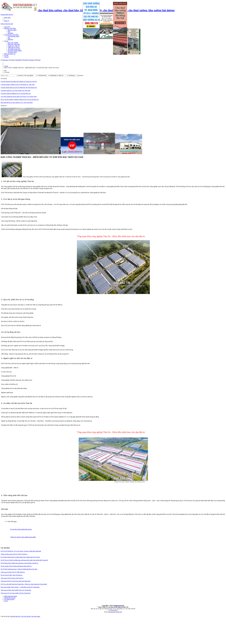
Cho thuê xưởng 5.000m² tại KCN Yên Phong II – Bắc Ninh (18, 84)
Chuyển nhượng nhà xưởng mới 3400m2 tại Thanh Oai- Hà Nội (19, 81)
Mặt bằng (10, 33)
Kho (9, 31)
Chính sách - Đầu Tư (14, 46)
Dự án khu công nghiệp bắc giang (21, 529)
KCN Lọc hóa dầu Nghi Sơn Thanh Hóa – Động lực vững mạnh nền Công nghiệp (24, 584)
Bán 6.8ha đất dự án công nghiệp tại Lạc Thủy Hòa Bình (17, 102)
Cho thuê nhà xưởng (13, 36)
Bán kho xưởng (12, 30)
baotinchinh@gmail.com (115, 612)
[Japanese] (31, 60)
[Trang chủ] (4, 63)
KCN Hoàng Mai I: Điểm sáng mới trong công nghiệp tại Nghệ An (19, 563)
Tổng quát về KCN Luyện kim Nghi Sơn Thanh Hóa (15, 581)
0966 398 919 (7, 14)
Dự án (6, 601)
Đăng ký (6, 21)
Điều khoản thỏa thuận (10, 596)
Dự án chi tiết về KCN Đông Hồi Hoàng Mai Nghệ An (16, 566)
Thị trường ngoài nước (14, 49)
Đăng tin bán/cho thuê (7, 24)
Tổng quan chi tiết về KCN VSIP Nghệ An (13, 572)
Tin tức (6, 41)
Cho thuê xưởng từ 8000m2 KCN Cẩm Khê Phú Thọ (16, 93)
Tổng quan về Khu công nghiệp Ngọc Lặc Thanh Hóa (16, 590)
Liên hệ (6, 57)
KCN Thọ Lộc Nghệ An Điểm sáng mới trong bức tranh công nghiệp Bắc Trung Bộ (24, 560)
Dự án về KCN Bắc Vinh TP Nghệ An (11, 575)
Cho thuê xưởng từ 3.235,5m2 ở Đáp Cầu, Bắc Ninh (15, 90)
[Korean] (37, 60)
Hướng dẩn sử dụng (9, 597)
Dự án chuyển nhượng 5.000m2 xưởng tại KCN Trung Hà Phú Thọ (20, 99)
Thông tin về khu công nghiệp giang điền (23, 537)
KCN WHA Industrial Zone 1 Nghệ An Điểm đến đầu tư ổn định (19, 569)
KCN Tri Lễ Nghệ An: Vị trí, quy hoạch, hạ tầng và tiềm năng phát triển (21, 551)
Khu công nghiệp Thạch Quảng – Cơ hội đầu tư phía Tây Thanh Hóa (20, 587)
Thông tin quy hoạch (13, 47)
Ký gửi (6, 55)
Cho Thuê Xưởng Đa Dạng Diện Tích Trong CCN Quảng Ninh (19, 96)
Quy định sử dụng (9, 599)
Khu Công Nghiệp (13, 42)
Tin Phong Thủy (12, 52)
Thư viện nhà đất (26, 616)
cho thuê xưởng (35, 616)
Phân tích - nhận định (14, 44)
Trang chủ (7, 27)
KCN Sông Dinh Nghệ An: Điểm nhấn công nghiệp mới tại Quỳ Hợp (20, 557)
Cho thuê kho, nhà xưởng (11, 34)
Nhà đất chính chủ (15, 616)
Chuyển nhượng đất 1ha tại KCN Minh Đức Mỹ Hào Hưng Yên (19, 87)
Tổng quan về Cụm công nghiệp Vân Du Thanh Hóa (15, 593)
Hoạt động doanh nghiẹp (15, 50)
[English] (25, 60)
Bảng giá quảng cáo (9, 54)
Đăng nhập (7, 17)
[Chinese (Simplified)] (15, 60)
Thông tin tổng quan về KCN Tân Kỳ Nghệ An (14, 554)
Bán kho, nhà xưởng (10, 28)
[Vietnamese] (5, 60)
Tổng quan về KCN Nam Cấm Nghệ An (12, 578)
